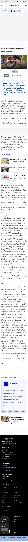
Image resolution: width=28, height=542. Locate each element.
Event (3, 503)
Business (14, 44)
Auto (15, 493)
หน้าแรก (7, 44)
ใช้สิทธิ (10, 412)
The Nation (4, 514)
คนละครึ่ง (23, 412)
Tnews (16, 522)
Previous (3, 419)
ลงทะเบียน (4, 412)
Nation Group (17, 514)
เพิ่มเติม (5, 526)
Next (24, 419)
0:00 (5, 10)
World (3, 495)
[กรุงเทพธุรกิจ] (14, 5)
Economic (16, 412)
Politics (3, 498)
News (3, 500)
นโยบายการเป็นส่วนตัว (19, 503)
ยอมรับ (4, 529)
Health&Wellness (18, 495)
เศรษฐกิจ (20, 44)
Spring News (17, 519)
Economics (4, 487)
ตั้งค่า (4, 532)
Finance (16, 487)
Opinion (16, 500)
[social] (18, 1)
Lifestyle (16, 498)
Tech (15, 490)
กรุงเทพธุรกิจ (17, 517)
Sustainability (5, 493)
